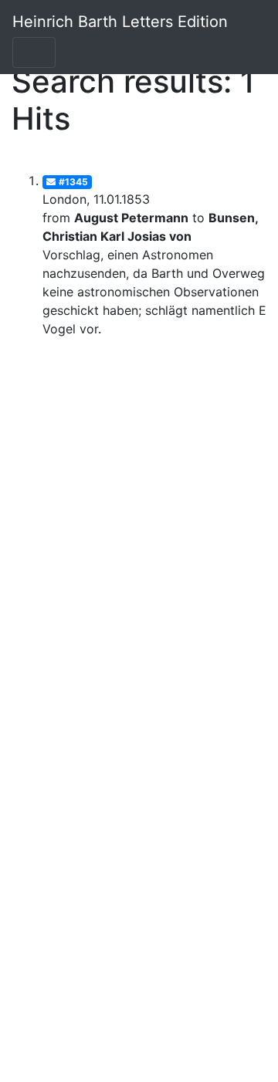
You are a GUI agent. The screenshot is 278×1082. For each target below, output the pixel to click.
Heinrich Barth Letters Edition (120, 21)
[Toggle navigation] (34, 52)
